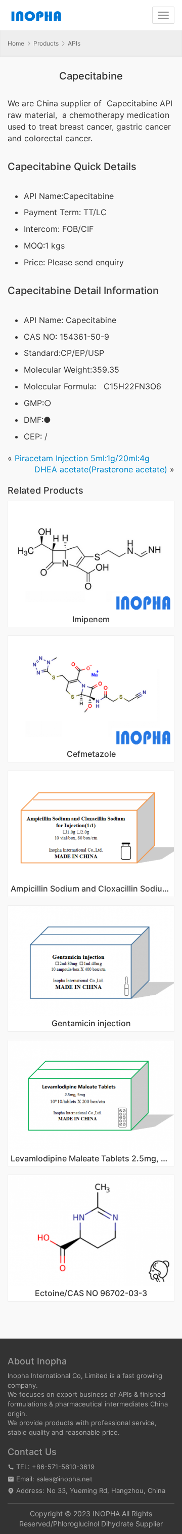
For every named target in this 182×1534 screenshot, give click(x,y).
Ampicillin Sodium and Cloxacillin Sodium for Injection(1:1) (91, 889)
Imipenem (91, 619)
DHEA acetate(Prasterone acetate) (100, 469)
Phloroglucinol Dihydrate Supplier (108, 1523)
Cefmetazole (91, 754)
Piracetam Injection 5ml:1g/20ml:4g (82, 458)
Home (16, 43)
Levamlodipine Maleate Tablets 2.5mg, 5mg (91, 1158)
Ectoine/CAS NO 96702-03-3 (91, 1293)
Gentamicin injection (91, 1023)
